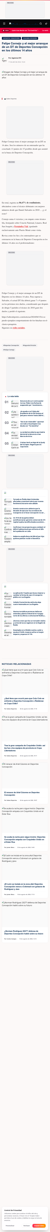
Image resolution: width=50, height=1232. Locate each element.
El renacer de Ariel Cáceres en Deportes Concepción (22, 793)
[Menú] (4, 23)
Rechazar (26, 1226)
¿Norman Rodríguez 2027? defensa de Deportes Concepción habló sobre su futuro (23, 932)
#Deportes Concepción (11, 345)
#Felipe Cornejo (8, 350)
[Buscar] (41, 23)
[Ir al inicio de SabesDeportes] (24, 23)
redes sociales (19, 327)
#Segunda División (29, 345)
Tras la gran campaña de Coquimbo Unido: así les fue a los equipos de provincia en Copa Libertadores (24, 748)
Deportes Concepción (11, 38)
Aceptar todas (39, 1226)
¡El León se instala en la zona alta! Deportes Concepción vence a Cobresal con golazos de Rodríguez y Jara (24, 886)
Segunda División (30, 38)
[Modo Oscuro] (46, 23)
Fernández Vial (21, 226)
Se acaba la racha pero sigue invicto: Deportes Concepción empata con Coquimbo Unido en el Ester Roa (24, 839)
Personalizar (10, 1226)
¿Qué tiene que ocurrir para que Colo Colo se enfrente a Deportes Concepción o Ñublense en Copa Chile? (24, 701)
